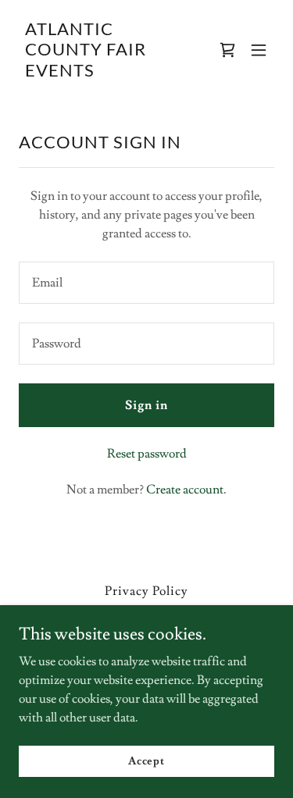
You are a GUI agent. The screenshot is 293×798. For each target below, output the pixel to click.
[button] (258, 50)
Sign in (146, 405)
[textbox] (146, 283)
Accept (146, 760)
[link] (108, 72)
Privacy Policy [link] (146, 591)
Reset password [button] (147, 453)
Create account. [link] (186, 489)
